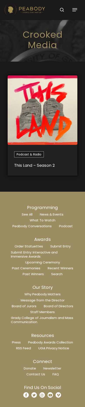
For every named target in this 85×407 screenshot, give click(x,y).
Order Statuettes (29, 246)
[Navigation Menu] (74, 10)
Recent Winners (60, 268)
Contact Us (35, 374)
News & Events (51, 214)
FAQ (56, 374)
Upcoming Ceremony (42, 262)
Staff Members (42, 312)
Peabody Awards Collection (50, 342)
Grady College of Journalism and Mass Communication (42, 319)
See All (27, 214)
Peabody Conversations (32, 226)
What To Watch (42, 220)
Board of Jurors (24, 306)
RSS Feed (23, 348)
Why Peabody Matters (42, 294)
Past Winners (33, 274)
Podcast (66, 226)
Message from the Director (43, 300)
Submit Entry (60, 246)
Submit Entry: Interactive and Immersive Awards (34, 254)
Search (57, 274)
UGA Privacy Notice (53, 348)
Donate (30, 368)
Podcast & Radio (29, 154)
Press (16, 342)
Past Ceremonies (26, 268)
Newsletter (52, 368)
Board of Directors (58, 306)
